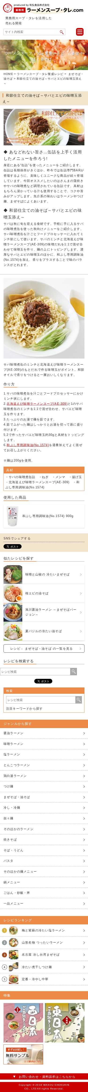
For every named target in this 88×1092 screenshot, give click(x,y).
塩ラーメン (12, 754)
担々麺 (9, 818)
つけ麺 (9, 786)
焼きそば (10, 839)
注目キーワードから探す (24, 708)
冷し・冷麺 (12, 807)
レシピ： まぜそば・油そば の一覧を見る (41, 648)
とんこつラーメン (17, 765)
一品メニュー (13, 903)
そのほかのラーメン (19, 829)
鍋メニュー (12, 882)
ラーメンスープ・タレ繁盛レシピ (40, 74)
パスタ (9, 861)
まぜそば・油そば (17, 797)
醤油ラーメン (13, 733)
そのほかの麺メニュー (20, 871)
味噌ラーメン (13, 744)
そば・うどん (13, 850)
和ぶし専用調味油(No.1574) (28, 445)
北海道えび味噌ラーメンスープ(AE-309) (37, 403)
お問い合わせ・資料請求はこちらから (47, 1076)
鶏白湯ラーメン (15, 776)
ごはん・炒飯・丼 (17, 893)
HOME (8, 74)
